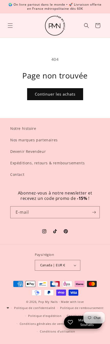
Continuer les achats (55, 94)
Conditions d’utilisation (57, 331)
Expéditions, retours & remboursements (47, 162)
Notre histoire (23, 128)
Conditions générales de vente (42, 324)
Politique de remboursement (81, 308)
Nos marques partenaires (34, 139)
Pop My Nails (48, 302)
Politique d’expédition (44, 316)
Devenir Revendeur (28, 151)
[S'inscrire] (94, 212)
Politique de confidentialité (34, 308)
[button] (10, 25)
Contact (17, 174)
